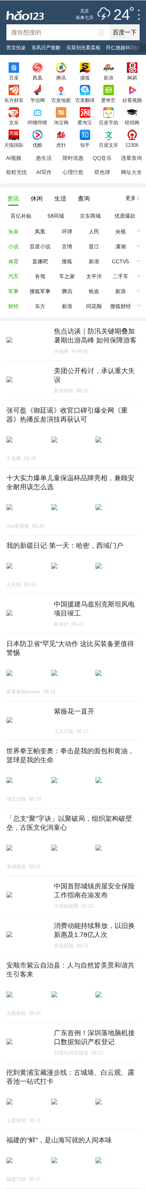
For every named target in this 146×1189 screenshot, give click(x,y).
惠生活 (44, 158)
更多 (130, 198)
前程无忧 (16, 172)
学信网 (37, 100)
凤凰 (37, 77)
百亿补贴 (20, 216)
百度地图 (61, 100)
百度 (14, 77)
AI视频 (13, 158)
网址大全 (131, 172)
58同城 (56, 216)
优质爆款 (125, 216)
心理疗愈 (73, 172)
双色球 (102, 172)
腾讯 (61, 77)
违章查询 (131, 158)
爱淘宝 (84, 122)
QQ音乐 (102, 158)
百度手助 (108, 122)
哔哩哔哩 (37, 122)
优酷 (37, 145)
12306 (132, 145)
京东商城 (90, 216)
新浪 (108, 77)
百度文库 (108, 145)
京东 (14, 122)
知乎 (85, 145)
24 (121, 15)
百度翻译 (85, 100)
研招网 (132, 122)
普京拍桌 (16, 47)
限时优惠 (73, 158)
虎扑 (61, 145)
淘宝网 (61, 122)
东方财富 (14, 100)
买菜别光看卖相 (83, 47)
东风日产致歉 (46, 47)
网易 (132, 77)
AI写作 (44, 172)
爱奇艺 (108, 100)
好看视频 (132, 100)
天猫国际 (14, 145)
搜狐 (85, 77)
